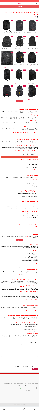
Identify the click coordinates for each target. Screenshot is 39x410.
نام (37, 357)
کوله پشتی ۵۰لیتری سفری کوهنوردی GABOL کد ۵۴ (7, 33)
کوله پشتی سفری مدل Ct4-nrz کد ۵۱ (32, 97)
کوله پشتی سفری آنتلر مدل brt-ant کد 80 (7, 49)
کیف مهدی (18, 274)
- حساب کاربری (28, 386)
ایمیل (18, 357)
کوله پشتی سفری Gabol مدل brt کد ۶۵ (19, 48)
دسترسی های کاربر (27, 385)
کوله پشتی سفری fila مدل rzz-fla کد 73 (32, 48)
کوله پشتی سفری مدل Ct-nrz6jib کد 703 (6, 82)
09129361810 (18, 0)
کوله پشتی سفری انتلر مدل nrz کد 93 (32, 32)
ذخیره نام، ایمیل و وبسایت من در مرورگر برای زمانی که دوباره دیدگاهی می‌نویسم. (26, 366)
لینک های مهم (36, 384)
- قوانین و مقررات (36, 389)
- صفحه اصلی (36, 386)
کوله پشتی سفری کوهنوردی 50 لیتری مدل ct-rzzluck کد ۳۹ (6, 67)
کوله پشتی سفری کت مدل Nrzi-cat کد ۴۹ (19, 65)
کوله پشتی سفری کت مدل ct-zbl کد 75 (32, 64)
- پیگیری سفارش (28, 390)
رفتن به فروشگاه (19, 101)
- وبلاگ (37, 388)
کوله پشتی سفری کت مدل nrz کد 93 (19, 32)
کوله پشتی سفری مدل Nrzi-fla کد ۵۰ (7, 97)
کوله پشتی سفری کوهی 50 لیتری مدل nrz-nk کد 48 (32, 82)
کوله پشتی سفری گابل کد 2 (19, 82)
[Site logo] (19, 3)
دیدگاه (37, 346)
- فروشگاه (37, 387)
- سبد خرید (28, 387)
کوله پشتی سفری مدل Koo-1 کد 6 (19, 97)
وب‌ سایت (37, 362)
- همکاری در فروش (28, 389)
